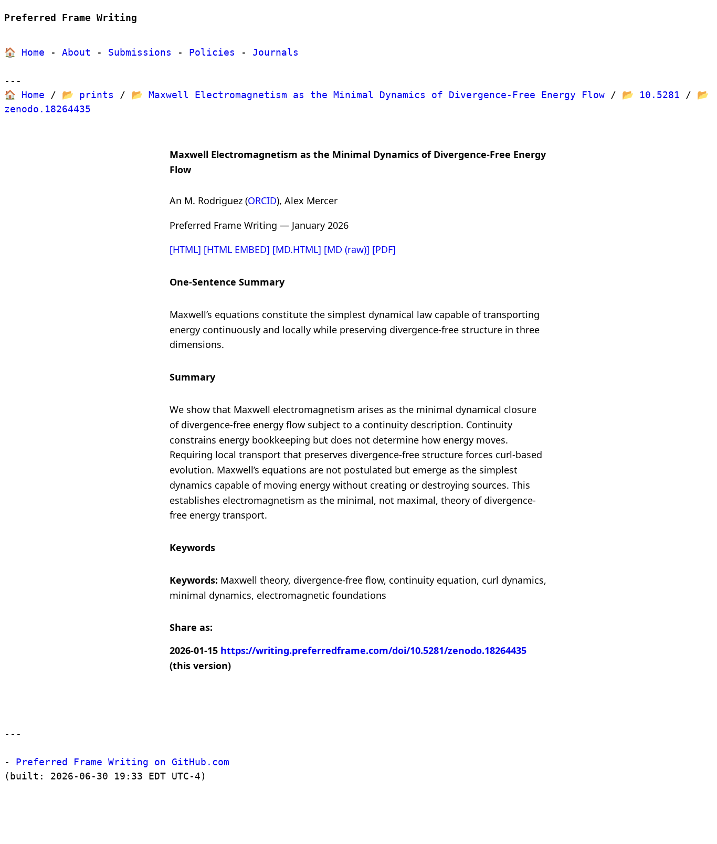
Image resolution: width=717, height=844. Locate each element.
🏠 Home (24, 52)
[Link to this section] (199, 170)
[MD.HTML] (296, 249)
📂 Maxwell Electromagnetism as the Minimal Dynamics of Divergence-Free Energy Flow (368, 94)
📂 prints (88, 94)
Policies (212, 52)
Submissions (140, 52)
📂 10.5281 (651, 94)
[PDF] (384, 249)
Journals (275, 52)
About (76, 52)
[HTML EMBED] (237, 249)
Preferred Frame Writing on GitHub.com (122, 761)
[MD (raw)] (347, 249)
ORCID (262, 200)
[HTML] (185, 249)
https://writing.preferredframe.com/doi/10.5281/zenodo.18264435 (373, 650)
